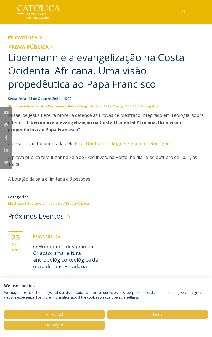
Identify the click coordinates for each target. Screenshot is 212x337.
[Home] (42, 11)
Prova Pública (28, 47)
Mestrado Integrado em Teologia (35, 203)
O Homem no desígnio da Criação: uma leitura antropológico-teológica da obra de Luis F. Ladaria (65, 256)
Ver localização (176, 106)
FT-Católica (23, 38)
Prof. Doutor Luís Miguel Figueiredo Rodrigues (123, 143)
